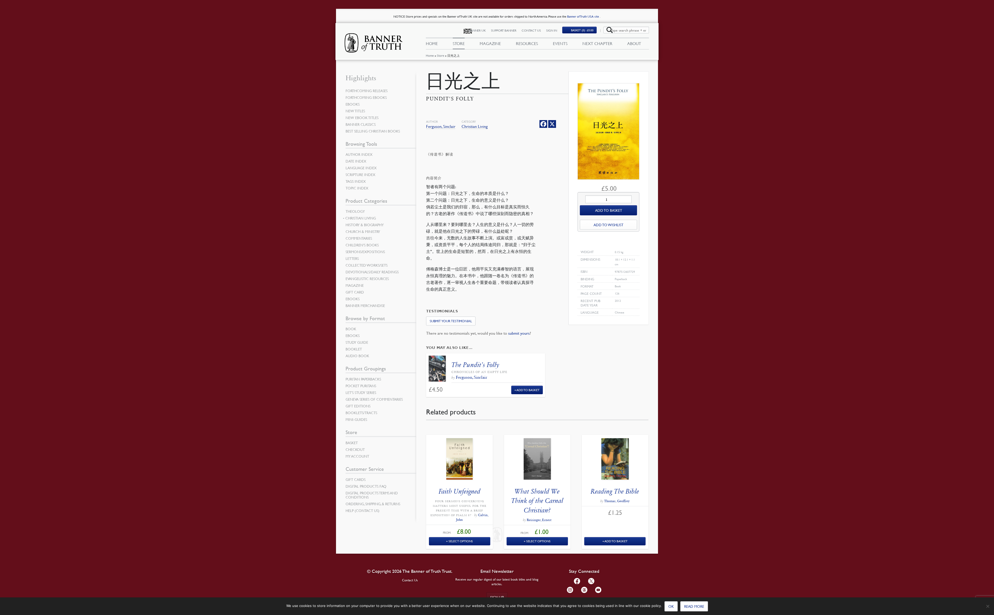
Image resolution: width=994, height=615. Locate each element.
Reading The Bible (615, 491)
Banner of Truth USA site (583, 16)
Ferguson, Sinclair (440, 126)
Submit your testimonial (451, 321)
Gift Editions (358, 406)
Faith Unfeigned (459, 491)
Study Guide (357, 342)
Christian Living (475, 126)
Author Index (359, 154)
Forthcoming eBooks (366, 97)
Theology (355, 211)
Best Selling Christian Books (373, 131)
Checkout (355, 449)
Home (430, 55)
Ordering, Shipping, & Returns (373, 504)
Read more (694, 606)
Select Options (461, 541)
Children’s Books (362, 245)
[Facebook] (543, 124)
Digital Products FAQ (366, 486)
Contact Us (531, 30)
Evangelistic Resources (367, 278)
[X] (552, 124)
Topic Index (357, 188)
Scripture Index (360, 174)
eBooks (353, 104)
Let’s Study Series (361, 392)
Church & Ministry (363, 231)
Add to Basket (528, 390)
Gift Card (355, 292)
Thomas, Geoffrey (617, 501)
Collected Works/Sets (367, 265)
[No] (987, 606)
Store (440, 55)
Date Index (356, 161)
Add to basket (608, 210)
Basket (352, 443)
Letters (352, 258)
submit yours (519, 333)
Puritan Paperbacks (363, 379)
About (634, 43)
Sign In (551, 30)
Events (560, 43)
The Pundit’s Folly (475, 365)
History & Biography (365, 225)
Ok (671, 606)
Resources (527, 43)
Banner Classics (361, 124)
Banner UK (477, 30)
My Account (357, 456)
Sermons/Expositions (365, 252)
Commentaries (359, 238)
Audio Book (357, 356)
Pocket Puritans (361, 386)
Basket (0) (582, 30)
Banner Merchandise (365, 305)
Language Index (361, 168)
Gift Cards (356, 479)
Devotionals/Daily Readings (372, 272)
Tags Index (356, 181)
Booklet (354, 349)
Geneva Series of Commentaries (374, 399)
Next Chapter (597, 43)
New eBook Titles (362, 117)
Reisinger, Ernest (539, 520)
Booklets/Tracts (361, 413)
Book (351, 329)
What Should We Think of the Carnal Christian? (537, 500)
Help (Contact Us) (362, 510)
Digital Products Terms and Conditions (372, 495)
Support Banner (503, 30)
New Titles (355, 111)
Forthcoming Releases (367, 91)
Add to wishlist (608, 224)
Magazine (490, 43)
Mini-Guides (356, 419)
